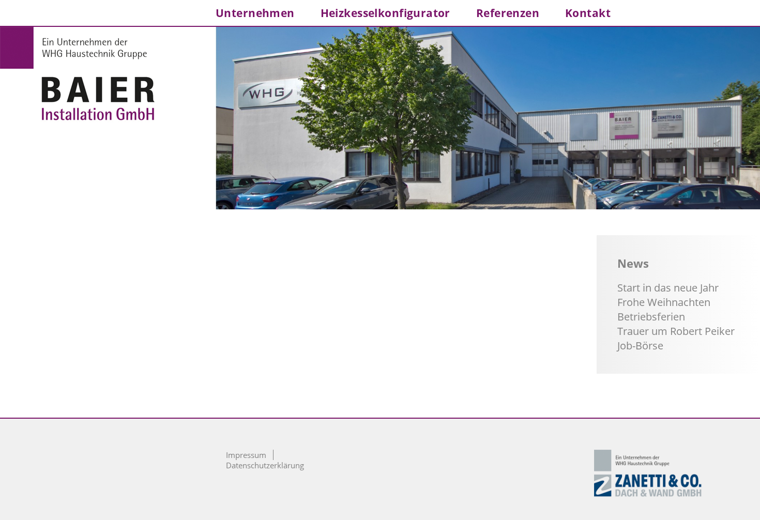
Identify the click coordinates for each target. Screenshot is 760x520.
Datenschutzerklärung (265, 465)
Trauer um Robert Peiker (676, 331)
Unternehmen (255, 13)
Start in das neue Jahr (668, 288)
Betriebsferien (651, 317)
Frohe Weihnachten (663, 302)
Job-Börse (640, 346)
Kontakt (588, 13)
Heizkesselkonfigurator (385, 13)
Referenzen (507, 13)
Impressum (246, 455)
